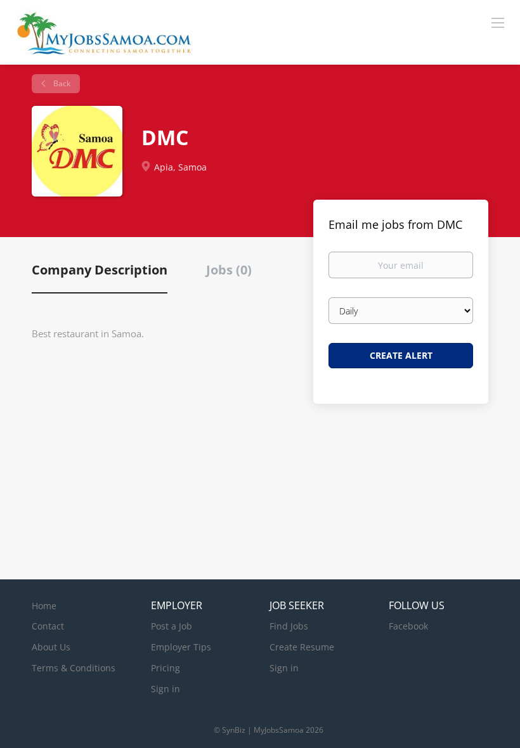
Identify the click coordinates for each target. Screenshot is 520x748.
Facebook (408, 626)
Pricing (165, 668)
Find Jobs (289, 626)
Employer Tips (181, 647)
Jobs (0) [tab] (229, 269)
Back (60, 83)
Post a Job (171, 626)
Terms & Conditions (73, 668)
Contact (48, 626)
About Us (51, 647)
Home (44, 606)
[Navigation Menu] (497, 22)
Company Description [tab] (99, 269)
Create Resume (302, 647)
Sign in (165, 689)
